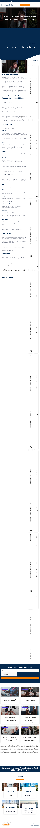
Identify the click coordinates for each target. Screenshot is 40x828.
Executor (22, 116)
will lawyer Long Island (33, 749)
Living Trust (12, 263)
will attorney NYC (15, 749)
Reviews (28, 823)
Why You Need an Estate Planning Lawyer (36, 82)
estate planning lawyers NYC (5, 751)
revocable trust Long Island (11, 748)
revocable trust (34, 748)
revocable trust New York (21, 748)
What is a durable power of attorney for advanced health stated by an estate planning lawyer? (30, 489)
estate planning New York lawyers (30, 752)
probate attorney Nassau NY (30, 745)
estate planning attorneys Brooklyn (21, 751)
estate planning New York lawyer (23, 752)
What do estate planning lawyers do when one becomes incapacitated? (36, 480)
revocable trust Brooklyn (6, 748)
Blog (33, 823)
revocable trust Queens (30, 748)
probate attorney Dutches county (17, 745)
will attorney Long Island (6, 749)
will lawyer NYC (2, 750)
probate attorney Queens (9, 746)
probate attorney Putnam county (4, 746)
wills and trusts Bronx (15, 750)
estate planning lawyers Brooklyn (28, 751)
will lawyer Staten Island (10, 750)
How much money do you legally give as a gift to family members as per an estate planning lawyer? (30, 310)
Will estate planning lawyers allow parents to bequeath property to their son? (36, 232)
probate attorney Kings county (24, 745)
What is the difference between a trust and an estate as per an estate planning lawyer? (36, 157)
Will (15, 263)
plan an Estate (4, 89)
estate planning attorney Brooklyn (16, 752)
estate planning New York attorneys (9, 752)
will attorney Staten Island (24, 749)
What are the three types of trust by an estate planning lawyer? (30, 226)
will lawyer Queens (6, 750)
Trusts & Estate (8, 4)
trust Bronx (37, 748)
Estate (4, 263)
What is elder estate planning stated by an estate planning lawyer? (36, 384)
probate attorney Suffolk (20, 746)
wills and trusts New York (29, 750)
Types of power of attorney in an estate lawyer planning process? (30, 561)
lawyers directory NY (16, 748)
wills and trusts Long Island (24, 750)
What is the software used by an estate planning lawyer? (30, 634)
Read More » (31, 117)
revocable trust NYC (26, 748)
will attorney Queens (19, 749)
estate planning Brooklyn (34, 751)
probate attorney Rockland (15, 746)
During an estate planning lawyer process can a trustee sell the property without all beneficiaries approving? (30, 400)
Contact (38, 823)
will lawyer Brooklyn (29, 749)
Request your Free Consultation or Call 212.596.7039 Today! (20, 769)
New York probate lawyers (6, 745)
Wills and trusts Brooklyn (19, 750)
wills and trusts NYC (34, 750)
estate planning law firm (8, 5)
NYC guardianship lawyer (11, 745)
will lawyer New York (37, 749)
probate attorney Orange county (36, 745)
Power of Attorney (5, 235)
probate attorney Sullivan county (26, 746)
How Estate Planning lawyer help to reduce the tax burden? (30, 90)
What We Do (21, 823)
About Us (14, 823)
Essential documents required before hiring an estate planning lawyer (30, 150)
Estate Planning (6, 265)
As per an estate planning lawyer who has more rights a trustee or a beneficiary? (36, 304)
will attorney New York (11, 749)
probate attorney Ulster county (32, 746)
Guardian (7, 263)
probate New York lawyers (10, 751)
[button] (18, 5)
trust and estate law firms (15, 751)
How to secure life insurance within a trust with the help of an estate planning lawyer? (36, 569)
